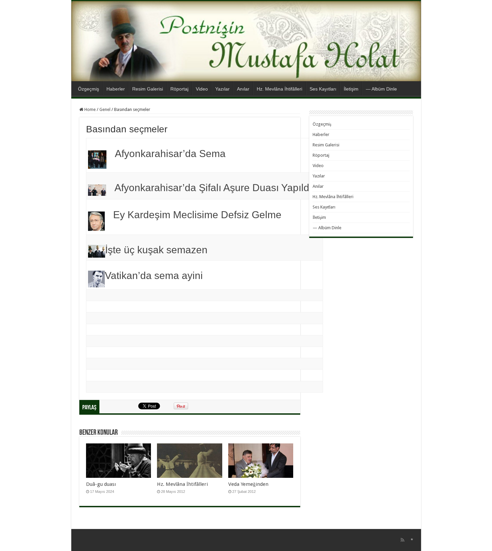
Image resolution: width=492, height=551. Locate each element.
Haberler (115, 89)
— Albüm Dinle (381, 89)
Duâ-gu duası (101, 484)
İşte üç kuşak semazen (156, 249)
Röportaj (179, 89)
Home (89, 109)
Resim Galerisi (147, 89)
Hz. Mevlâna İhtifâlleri (279, 89)
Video (202, 89)
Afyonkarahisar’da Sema (170, 153)
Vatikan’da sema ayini (154, 275)
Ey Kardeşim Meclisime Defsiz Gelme (197, 214)
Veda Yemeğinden (248, 484)
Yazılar (222, 89)
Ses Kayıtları (323, 89)
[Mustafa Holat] (246, 41)
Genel (104, 109)
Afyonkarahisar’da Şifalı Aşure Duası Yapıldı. (214, 187)
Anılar (243, 89)
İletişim (351, 89)
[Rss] (402, 540)
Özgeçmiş (88, 89)
